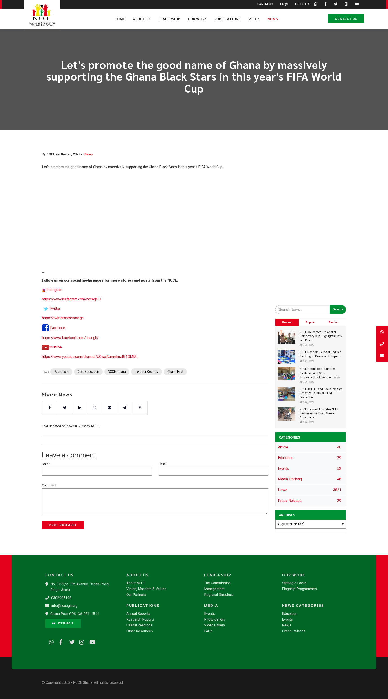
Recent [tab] (287, 322)
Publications (228, 18)
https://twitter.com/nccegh (63, 318)
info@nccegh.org (64, 606)
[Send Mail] (382, 356)
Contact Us (346, 18)
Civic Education (88, 371)
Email (162, 464)
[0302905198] (382, 344)
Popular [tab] (310, 322)
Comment (49, 485)
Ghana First (175, 371)
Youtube (55, 347)
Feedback (303, 4)
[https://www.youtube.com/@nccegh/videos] (90, 641)
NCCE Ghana (117, 371)
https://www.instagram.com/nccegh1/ (71, 299)
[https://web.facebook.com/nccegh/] (59, 641)
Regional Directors (218, 595)
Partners (265, 4)
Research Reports (140, 619)
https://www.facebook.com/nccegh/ (70, 338)
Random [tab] (334, 322)
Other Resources (139, 631)
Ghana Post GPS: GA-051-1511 (74, 614)
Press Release (294, 631)
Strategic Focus (294, 583)
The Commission (217, 583)
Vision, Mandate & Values (146, 589)
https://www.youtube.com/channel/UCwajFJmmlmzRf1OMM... (90, 357)
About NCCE (136, 583)
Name (46, 464)
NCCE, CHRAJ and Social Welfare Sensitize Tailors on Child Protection (321, 393)
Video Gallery (214, 625)
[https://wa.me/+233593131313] (49, 641)
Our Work (197, 18)
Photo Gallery (214, 619)
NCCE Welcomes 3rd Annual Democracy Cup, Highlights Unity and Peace (321, 336)
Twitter (54, 308)
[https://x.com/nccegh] (70, 641)
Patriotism (61, 371)
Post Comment (63, 525)
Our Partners (136, 595)
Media (254, 18)
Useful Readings (139, 625)
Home (120, 18)
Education (289, 613)
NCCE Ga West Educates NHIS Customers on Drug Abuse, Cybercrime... (319, 413)
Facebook (58, 328)
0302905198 (61, 598)
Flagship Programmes (299, 589)
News (272, 18)
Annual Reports (138, 613)
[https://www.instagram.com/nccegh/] (80, 641)
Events (209, 613)
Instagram (54, 290)
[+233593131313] (382, 332)
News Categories (303, 605)
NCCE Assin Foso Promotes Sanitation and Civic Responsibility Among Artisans (320, 373)
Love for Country (146, 371)
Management (214, 589)
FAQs (284, 4)
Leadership (169, 18)
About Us (142, 18)
